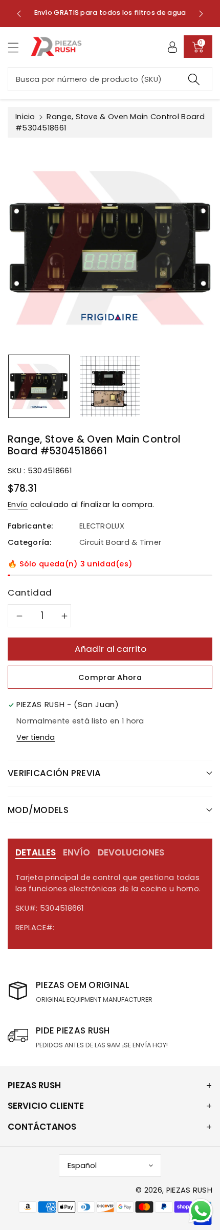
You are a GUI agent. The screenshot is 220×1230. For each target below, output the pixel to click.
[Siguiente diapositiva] (201, 13)
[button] (18, 47)
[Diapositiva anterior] (19, 13)
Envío (18, 504)
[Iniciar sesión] (172, 46)
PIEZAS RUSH (189, 1190)
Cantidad (30, 592)
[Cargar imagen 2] (110, 386)
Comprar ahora (110, 677)
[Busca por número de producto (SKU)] (194, 79)
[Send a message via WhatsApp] (201, 1211)
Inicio (25, 117)
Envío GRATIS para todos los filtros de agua (110, 12)
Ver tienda (35, 737)
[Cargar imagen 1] (39, 386)
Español (82, 1165)
